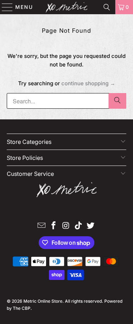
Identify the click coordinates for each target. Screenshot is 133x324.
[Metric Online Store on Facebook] (54, 226)
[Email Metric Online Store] (41, 226)
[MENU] (4, 7)
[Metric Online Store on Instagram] (66, 226)
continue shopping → (88, 83)
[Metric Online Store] (66, 7)
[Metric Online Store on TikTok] (78, 226)
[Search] (106, 7)
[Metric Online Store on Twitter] (90, 226)
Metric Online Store (42, 301)
